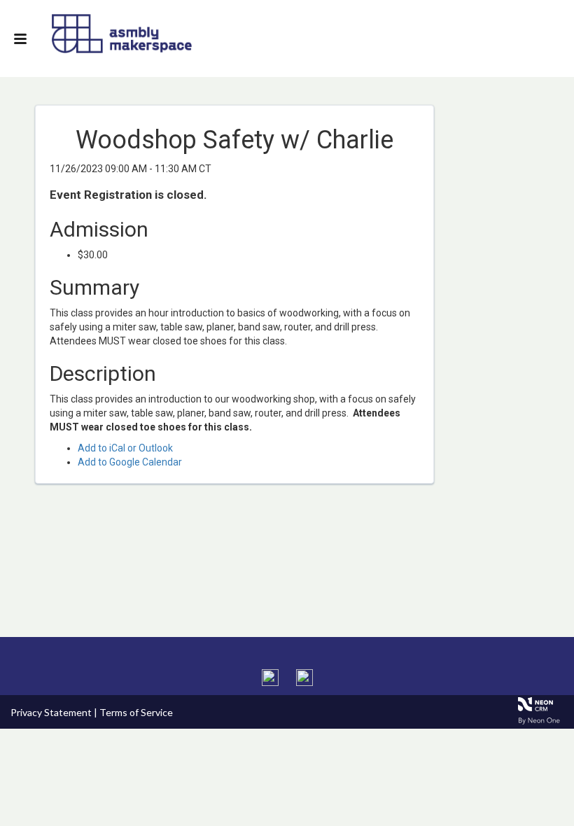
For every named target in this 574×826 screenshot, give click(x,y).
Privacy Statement (51, 712)
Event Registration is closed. (128, 195)
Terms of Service (136, 712)
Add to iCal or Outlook (125, 448)
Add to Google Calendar (130, 462)
